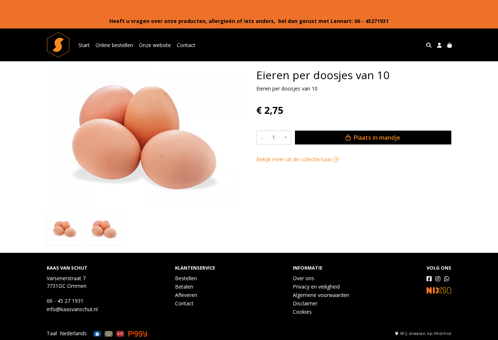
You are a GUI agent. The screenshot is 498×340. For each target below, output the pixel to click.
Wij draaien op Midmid (424, 333)
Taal (52, 333)
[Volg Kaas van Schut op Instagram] (437, 279)
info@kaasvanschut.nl (72, 309)
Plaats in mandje (376, 138)
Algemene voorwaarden (321, 294)
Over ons (303, 278)
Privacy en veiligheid (316, 286)
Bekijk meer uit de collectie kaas (295, 159)
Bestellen (186, 278)
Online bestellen (114, 45)
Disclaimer (305, 303)
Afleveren (186, 294)
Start (84, 45)
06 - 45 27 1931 (65, 300)
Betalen (184, 286)
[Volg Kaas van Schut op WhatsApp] (446, 279)
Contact (186, 45)
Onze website (155, 45)
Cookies (302, 311)
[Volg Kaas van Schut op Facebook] (429, 279)
